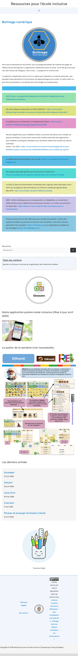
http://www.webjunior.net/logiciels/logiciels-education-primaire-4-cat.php (35, 175)
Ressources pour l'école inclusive (39, 4)
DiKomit (8, 482)
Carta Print (9, 492)
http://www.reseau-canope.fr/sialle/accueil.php (33, 191)
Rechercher (6, 246)
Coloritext (9, 503)
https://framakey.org (35, 225)
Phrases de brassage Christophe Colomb (25, 513)
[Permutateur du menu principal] (39, 10)
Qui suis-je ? (23, 613)
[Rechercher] (73, 250)
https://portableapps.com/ (29, 228)
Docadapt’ (9, 472)
